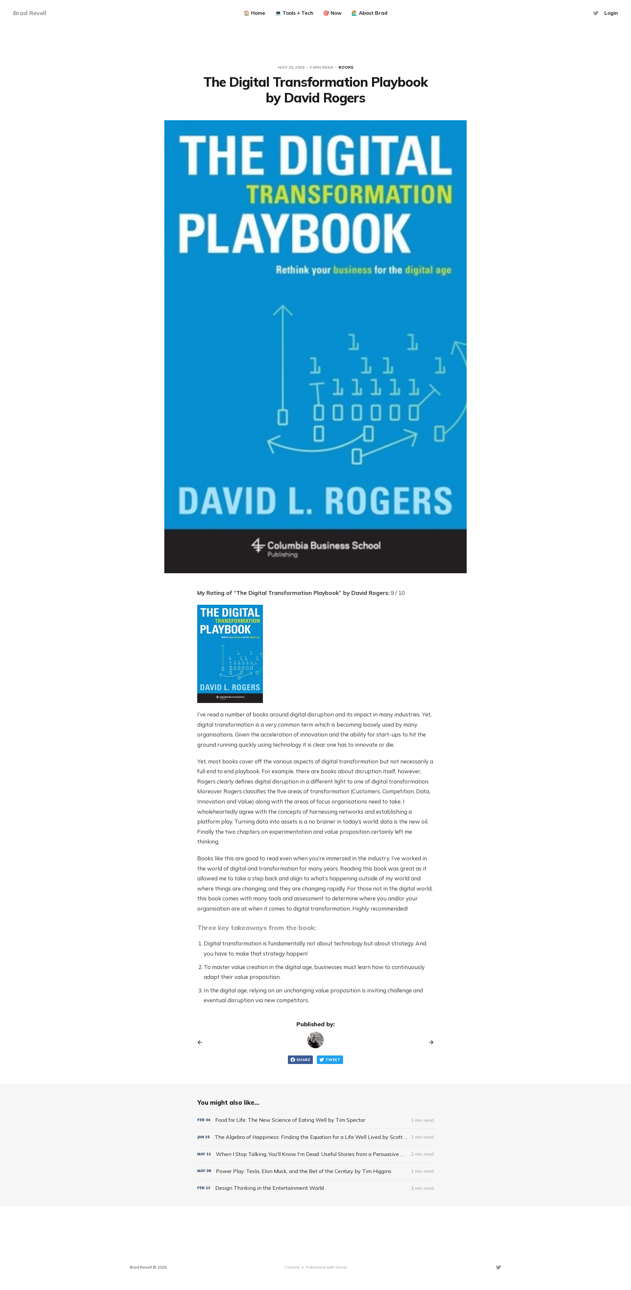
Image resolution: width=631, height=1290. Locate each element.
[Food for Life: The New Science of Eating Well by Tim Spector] (315, 1120)
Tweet (332, 1059)
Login (611, 13)
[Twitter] (595, 13)
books (346, 67)
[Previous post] (202, 1042)
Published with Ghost (326, 1267)
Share (303, 1059)
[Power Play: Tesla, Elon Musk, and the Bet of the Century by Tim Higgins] (315, 1171)
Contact (292, 1267)
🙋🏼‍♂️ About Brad (369, 13)
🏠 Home (254, 13)
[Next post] (429, 1042)
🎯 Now (332, 13)
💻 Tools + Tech (294, 13)
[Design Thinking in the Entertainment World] (315, 1188)
